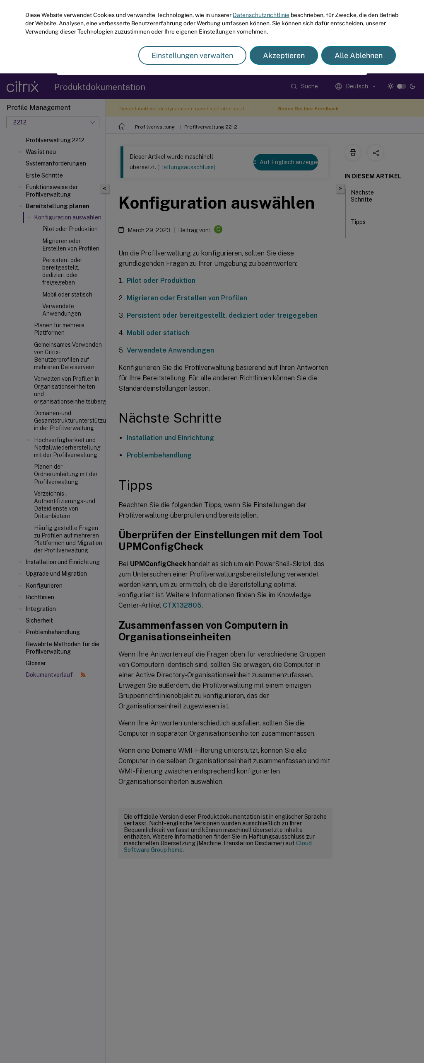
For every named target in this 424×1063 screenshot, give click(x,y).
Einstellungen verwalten (192, 55)
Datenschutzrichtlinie (261, 15)
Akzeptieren (284, 55)
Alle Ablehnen (359, 55)
